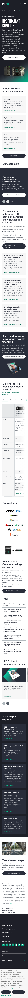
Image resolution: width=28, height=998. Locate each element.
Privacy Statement (13, 989)
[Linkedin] (3, 945)
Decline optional (18, 992)
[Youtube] (19, 945)
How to (6, 925)
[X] (7, 945)
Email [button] (5, 932)
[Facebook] (16, 945)
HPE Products (10, 908)
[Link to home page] (3, 908)
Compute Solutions (8, 910)
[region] (14, 186)
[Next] (7, 201)
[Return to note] (10, 903)
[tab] (5, 400)
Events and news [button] (7, 960)
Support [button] (4, 956)
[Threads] (13, 945)
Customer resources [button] (8, 965)
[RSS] (22, 945)
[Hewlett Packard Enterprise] (5, 4)
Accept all (6, 992)
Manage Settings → (6, 995)
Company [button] (5, 951)
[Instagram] (10, 945)
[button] (21, 3)
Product (7, 929)
